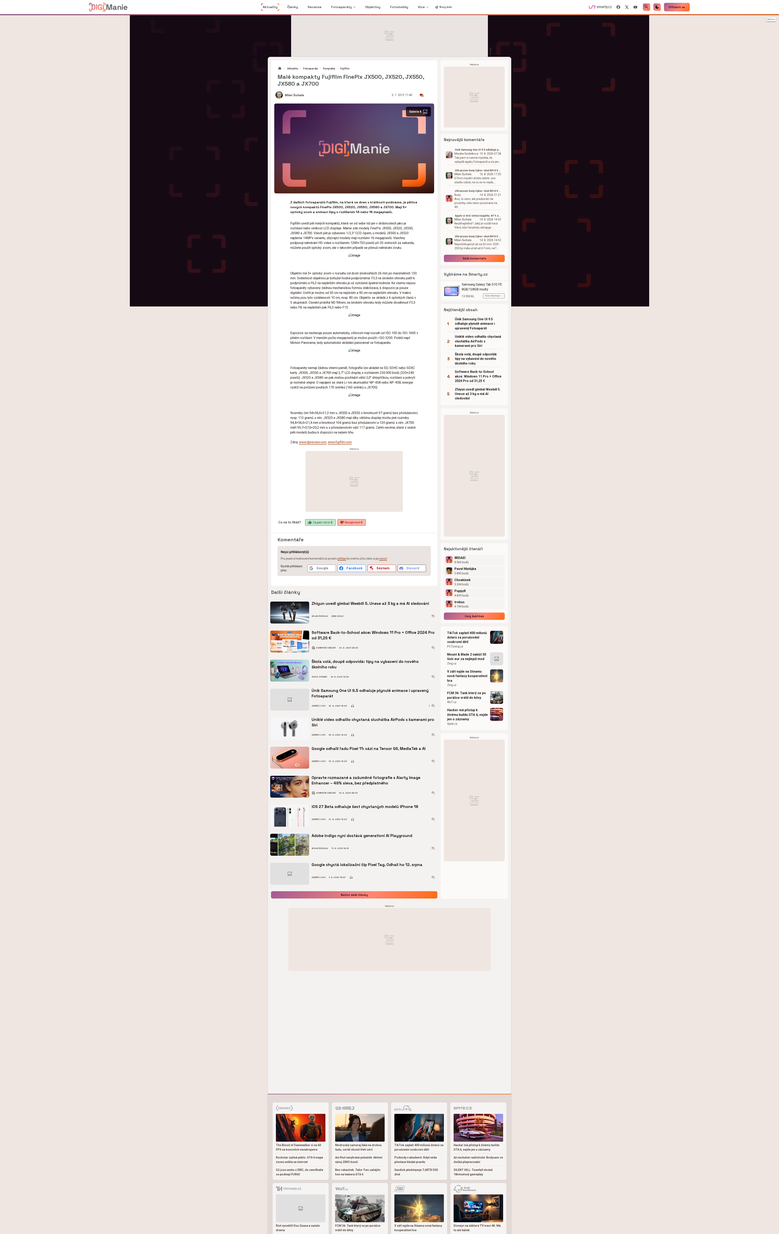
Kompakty (329, 68)
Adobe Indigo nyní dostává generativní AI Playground (362, 835)
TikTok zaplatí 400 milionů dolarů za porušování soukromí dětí (467, 637)
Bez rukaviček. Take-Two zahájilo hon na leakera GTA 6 (357, 1172)
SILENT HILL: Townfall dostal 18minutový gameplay (473, 1172)
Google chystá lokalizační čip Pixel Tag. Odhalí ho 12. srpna (367, 864)
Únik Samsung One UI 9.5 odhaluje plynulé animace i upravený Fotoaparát (370, 693)
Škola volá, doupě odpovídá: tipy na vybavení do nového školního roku (365, 664)
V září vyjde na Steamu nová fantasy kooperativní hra (467, 676)
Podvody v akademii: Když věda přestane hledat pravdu (415, 1160)
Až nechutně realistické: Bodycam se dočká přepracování (478, 1160)
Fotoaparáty (310, 68)
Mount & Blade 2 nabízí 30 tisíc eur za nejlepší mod (466, 657)
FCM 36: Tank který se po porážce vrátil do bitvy (466, 695)
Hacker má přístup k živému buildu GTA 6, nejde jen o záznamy (467, 714)
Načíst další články (354, 895)
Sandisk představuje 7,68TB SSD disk (416, 1172)
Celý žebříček (474, 616)
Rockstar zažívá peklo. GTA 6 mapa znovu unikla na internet (299, 1160)
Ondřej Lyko (318, 706)
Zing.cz (451, 663)
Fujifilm (344, 68)
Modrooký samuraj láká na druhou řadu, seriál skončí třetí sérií (358, 1147)
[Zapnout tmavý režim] (657, 7)
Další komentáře (474, 258)
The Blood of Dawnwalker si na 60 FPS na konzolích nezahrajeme (298, 1147)
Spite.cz (452, 723)
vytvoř (383, 558)
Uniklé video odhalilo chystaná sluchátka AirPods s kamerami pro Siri (373, 722)
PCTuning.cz (455, 646)
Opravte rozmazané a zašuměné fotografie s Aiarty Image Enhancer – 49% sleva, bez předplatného (366, 780)
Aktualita (292, 68)
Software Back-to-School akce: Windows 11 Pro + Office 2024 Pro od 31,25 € (373, 635)
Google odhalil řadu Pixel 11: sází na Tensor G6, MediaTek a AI (369, 748)
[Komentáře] (421, 95)
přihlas (342, 558)
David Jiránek (319, 677)
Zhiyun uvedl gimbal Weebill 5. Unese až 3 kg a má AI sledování (370, 603)
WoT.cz (451, 702)
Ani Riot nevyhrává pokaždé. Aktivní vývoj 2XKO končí (358, 1160)
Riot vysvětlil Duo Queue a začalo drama (298, 1228)
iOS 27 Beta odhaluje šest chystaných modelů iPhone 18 (365, 806)
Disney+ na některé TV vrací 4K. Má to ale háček (477, 1228)
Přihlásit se (677, 7)
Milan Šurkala (294, 95)
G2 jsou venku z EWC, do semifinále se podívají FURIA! (299, 1172)
